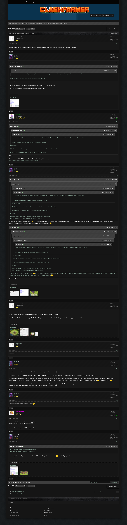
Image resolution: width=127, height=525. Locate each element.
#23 (117, 121)
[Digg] (19, 482)
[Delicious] (21, 482)
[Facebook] (24, 482)
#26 (117, 350)
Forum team (15, 510)
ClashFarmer (48, 512)
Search (28, 2)
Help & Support (44, 23)
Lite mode (47, 510)
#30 (117, 442)
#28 (117, 400)
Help (43, 2)
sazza (15, 55)
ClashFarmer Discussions (33, 23)
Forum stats (15, 512)
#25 (117, 311)
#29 (117, 418)
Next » (32, 28)
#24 (117, 175)
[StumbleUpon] (29, 482)
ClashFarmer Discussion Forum (18, 23)
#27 (117, 368)
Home (11, 2)
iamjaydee (19, 304)
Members (36, 2)
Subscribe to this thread (18, 494)
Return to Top (15, 515)
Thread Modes (113, 33)
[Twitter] (26, 482)
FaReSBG (18, 37)
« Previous (18, 28)
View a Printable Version (18, 491)
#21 (117, 44)
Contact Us (15, 508)
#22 (117, 62)
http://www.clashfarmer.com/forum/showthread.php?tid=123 (24, 160)
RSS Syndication (49, 508)
